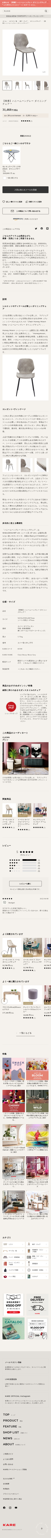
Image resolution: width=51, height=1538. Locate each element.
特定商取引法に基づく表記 (12, 1499)
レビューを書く (25, 884)
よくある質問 (8, 1459)
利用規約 (6, 1489)
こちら (25, 663)
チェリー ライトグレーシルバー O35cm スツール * (32, 1009)
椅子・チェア (24, 21)
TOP (9, 1414)
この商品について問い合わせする (28, 211)
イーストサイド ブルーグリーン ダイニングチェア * (24, 823)
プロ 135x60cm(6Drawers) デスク (11, 1008)
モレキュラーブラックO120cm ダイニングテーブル (11, 169)
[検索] (46, 12)
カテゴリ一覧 (13, 21)
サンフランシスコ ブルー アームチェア (39, 822)
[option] (25, 16)
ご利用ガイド (8, 1454)
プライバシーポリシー (11, 1494)
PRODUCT (13, 1420)
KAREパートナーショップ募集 (15, 1469)
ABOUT (14, 1444)
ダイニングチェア (35, 21)
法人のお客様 (8, 1479)
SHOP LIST (15, 1432)
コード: (4, 121)
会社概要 (6, 1484)
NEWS (11, 1438)
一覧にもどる (25, 1033)
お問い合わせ (8, 1464)
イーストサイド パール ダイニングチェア (8, 822)
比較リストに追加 (35, 202)
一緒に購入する (12, 178)
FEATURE (12, 1426)
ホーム (5, 21)
